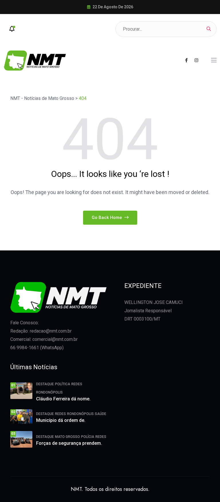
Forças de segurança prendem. (69, 443)
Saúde (100, 414)
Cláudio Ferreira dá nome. (63, 399)
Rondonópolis (49, 392)
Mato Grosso (67, 436)
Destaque (45, 384)
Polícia (87, 436)
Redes (76, 384)
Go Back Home (107, 217)
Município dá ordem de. (60, 420)
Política (62, 384)
